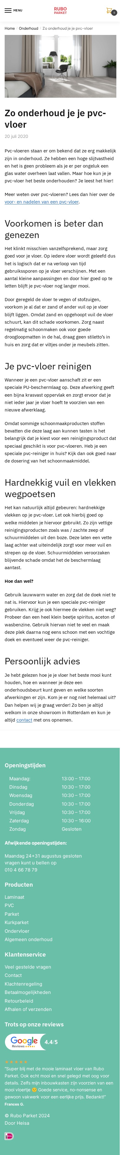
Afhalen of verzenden (28, 1009)
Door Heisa (17, 1123)
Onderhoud (28, 28)
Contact (13, 975)
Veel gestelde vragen (28, 967)
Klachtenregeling (23, 984)
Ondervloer (17, 931)
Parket (12, 914)
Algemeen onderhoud (28, 939)
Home (10, 28)
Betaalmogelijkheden (28, 992)
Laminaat (14, 897)
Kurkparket (17, 922)
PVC (9, 905)
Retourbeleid (19, 1001)
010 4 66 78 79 (21, 870)
